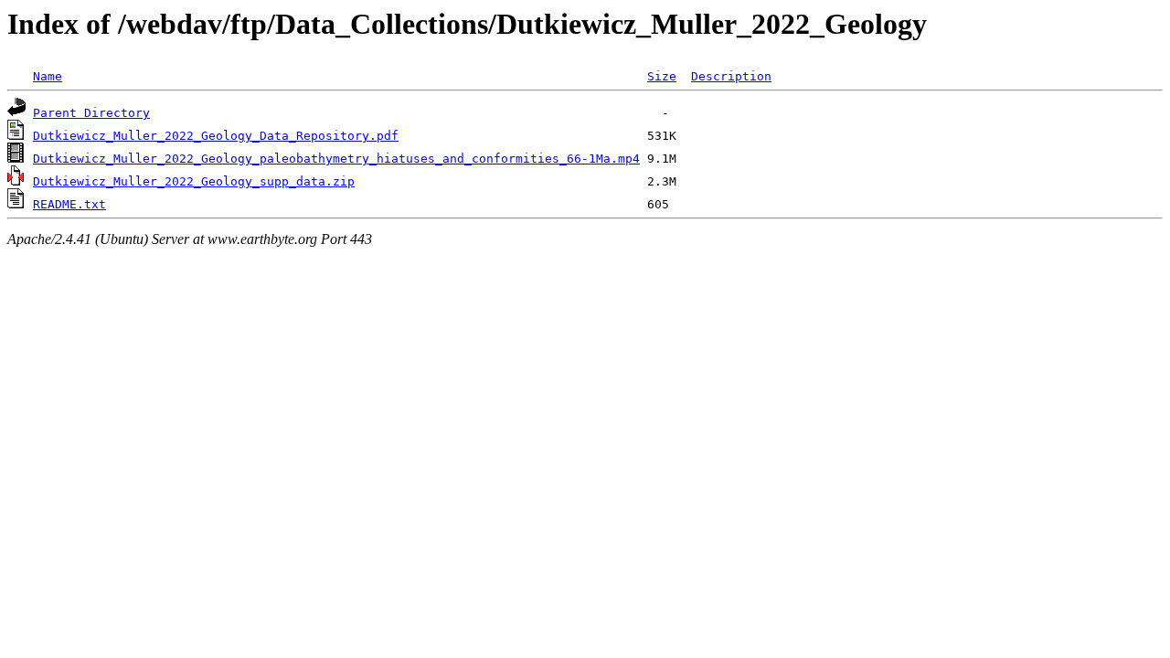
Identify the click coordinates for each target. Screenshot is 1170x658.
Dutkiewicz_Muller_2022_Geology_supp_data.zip (194, 181)
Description (731, 76)
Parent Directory (91, 113)
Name (47, 76)
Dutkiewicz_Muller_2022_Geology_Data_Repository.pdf (216, 136)
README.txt (69, 204)
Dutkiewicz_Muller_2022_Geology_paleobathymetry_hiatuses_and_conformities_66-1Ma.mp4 (336, 158)
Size (661, 76)
